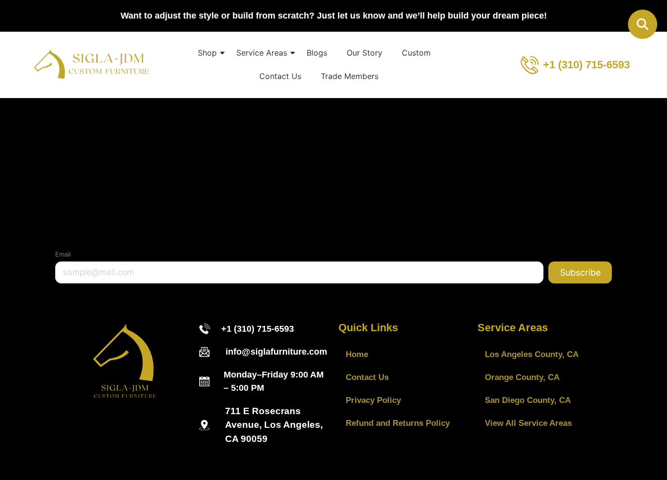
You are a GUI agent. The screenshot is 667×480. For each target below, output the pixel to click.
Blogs (317, 53)
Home (357, 354)
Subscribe (580, 272)
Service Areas (261, 53)
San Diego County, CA (528, 400)
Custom (416, 53)
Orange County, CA (522, 377)
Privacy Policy (373, 400)
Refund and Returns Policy (398, 423)
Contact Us (280, 76)
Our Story (364, 53)
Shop (207, 53)
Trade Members (349, 76)
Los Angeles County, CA (532, 354)
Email (63, 254)
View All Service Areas (528, 423)
